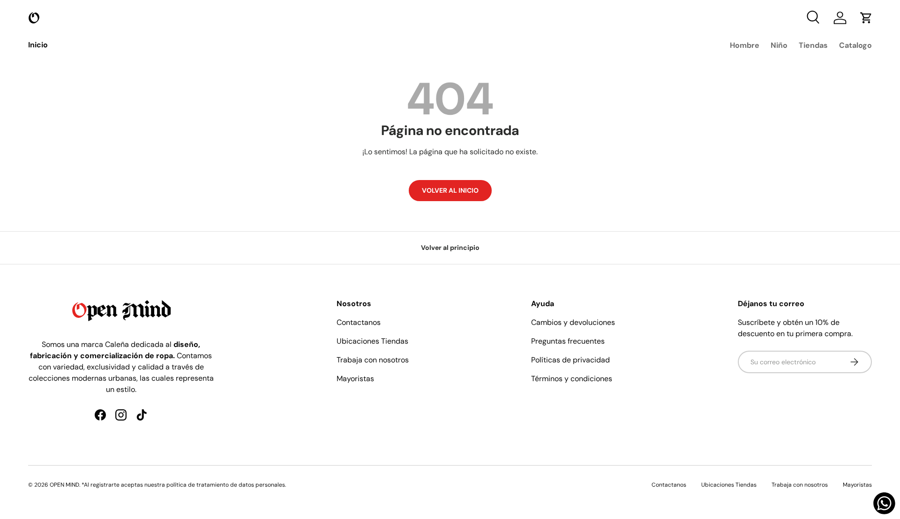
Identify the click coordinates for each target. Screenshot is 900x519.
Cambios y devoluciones (573, 322)
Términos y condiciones (571, 379)
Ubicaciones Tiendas (372, 341)
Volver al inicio (450, 190)
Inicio (38, 45)
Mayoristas (355, 379)
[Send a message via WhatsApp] (884, 503)
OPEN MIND (64, 485)
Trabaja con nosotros (373, 360)
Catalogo (855, 45)
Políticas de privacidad (570, 360)
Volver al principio (450, 247)
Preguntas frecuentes (568, 341)
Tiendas (813, 45)
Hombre (744, 45)
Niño (779, 45)
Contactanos (359, 322)
